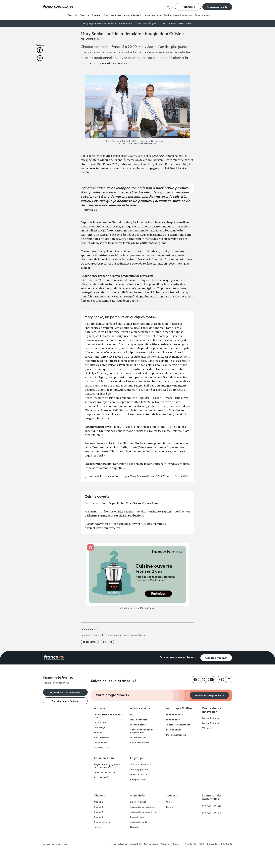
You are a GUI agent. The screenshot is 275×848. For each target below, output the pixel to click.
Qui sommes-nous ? (140, 764)
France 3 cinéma (211, 723)
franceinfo (137, 795)
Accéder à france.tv (216, 657)
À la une (96, 15)
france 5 (98, 817)
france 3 (98, 807)
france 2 (98, 802)
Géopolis (134, 827)
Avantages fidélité (217, 6)
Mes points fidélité (176, 735)
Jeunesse (172, 795)
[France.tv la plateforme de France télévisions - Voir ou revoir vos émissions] (54, 657)
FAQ (132, 715)
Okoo (169, 802)
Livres (138, 23)
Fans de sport (173, 720)
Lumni (169, 807)
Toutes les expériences (178, 725)
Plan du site (190, 843)
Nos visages (149, 23)
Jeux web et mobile (104, 772)
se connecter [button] (89, 642)
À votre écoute (153, 15)
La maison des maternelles (212, 797)
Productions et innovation (178, 15)
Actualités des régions (142, 807)
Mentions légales (119, 843)
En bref (162, 23)
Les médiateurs (138, 725)
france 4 (98, 812)
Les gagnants (173, 730)
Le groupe (137, 758)
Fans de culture (174, 715)
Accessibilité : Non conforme (144, 843)
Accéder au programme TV (209, 695)
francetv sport (138, 817)
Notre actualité (138, 775)
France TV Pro (211, 813)
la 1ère (97, 827)
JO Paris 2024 (176, 23)
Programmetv (202, 15)
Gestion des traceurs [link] (171, 843)
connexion (189, 6)
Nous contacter (138, 720)
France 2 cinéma (211, 718)
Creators (84, 15)
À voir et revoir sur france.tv (102, 528)
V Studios (207, 728)
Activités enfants (103, 777)
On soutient (125, 23)
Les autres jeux (104, 758)
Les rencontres (138, 738)
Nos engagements (140, 770)
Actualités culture (140, 822)
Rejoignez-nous (138, 780)
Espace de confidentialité (219, 843)
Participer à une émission (65, 700)
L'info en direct (138, 802)
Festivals (72, 15)
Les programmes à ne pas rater (100, 23)
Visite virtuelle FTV (140, 743)
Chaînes (99, 795)
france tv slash (102, 822)
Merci (189, 23)
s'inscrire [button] (107, 642)
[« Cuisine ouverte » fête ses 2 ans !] (137, 574)
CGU (201, 843)
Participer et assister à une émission (122, 15)
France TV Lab (212, 806)
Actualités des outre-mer (143, 812)
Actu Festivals (101, 738)
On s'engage (101, 743)
